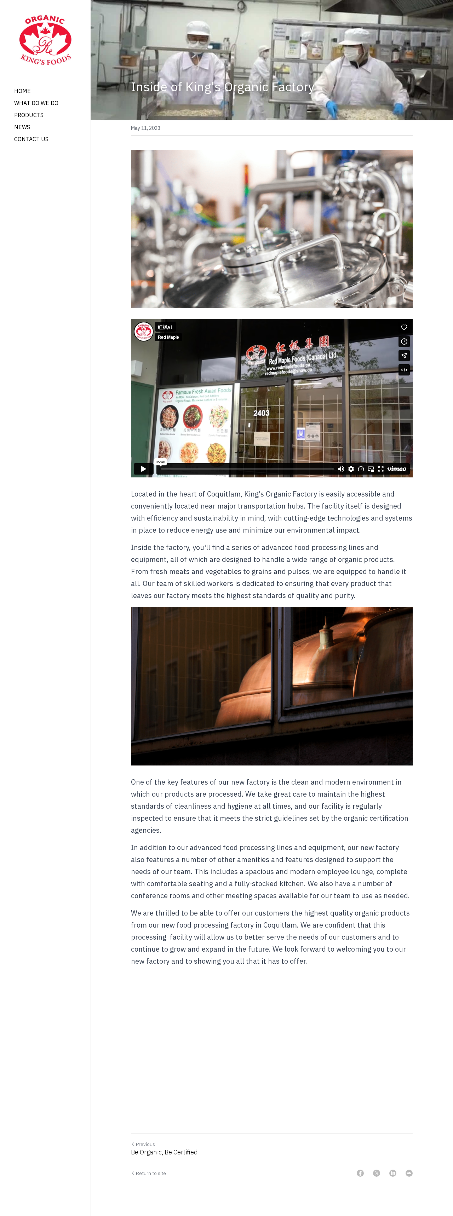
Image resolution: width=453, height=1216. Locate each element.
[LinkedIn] (392, 1173)
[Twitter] (376, 1173)
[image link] (45, 39)
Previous (145, 1144)
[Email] (409, 1173)
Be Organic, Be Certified (164, 1152)
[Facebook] (360, 1173)
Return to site (151, 1173)
